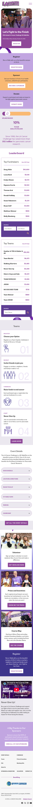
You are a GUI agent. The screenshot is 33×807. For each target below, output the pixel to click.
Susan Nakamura (10, 200)
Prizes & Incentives (21, 759)
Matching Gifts (20, 763)
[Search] (27, 233)
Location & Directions (10, 479)
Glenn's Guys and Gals (11, 274)
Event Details (5, 755)
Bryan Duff (7, 205)
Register (16, 44)
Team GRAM (8, 300)
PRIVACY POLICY (27, 799)
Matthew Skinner (10, 211)
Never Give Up (9, 268)
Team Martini (8, 258)
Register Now (16, 67)
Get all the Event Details (16, 523)
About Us (3, 767)
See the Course (16, 645)
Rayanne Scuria (9, 185)
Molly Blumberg (9, 216)
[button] (30, 3)
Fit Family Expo (8, 497)
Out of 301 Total (25, 162)
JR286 (6, 284)
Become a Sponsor (16, 86)
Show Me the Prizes (16, 605)
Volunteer (20, 771)
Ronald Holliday (9, 195)
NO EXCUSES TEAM (11, 289)
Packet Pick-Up (8, 487)
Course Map (7, 513)
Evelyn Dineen (9, 180)
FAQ (2, 763)
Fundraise (20, 755)
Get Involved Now (16, 565)
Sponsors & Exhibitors (8, 771)
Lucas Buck (8, 174)
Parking (6, 505)
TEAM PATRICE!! (10, 279)
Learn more (16, 441)
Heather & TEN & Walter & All (13, 252)
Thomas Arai (8, 190)
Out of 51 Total (25, 244)
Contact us (28, 771)
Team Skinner (9, 294)
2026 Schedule (8, 471)
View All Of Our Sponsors (16, 744)
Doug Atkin (8, 169)
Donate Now (16, 104)
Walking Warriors (10, 263)
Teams (2, 759)
